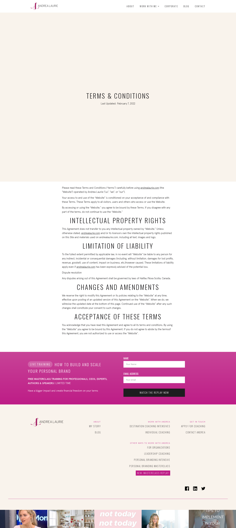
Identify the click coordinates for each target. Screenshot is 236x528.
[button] (149, 6)
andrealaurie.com (149, 188)
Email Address (130, 373)
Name (126, 358)
